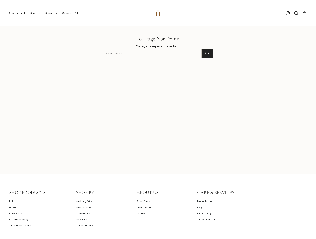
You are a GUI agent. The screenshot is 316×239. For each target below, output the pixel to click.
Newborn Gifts (83, 207)
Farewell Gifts (83, 213)
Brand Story (143, 201)
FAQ (199, 207)
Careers (141, 213)
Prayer (12, 207)
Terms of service (206, 219)
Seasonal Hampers (20, 225)
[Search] (207, 53)
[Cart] (304, 13)
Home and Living (18, 219)
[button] (17, 13)
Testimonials (144, 207)
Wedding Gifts (84, 201)
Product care (204, 201)
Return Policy (204, 213)
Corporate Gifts (84, 225)
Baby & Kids (15, 213)
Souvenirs (81, 219)
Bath (11, 201)
